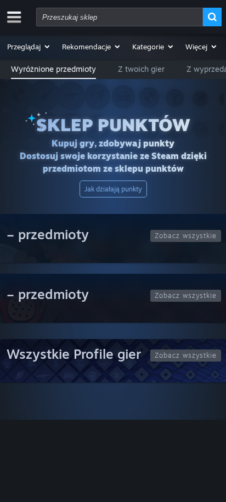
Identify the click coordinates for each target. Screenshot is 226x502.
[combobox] (119, 17)
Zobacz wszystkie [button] (186, 236)
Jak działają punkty (113, 189)
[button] (29, 46)
